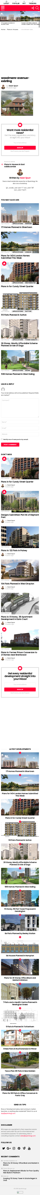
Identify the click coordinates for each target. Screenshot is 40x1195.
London (28, 252)
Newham (28, 224)
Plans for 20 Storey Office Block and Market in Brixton (20, 979)
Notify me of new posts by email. (15, 439)
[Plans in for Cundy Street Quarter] (20, 273)
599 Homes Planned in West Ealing (18, 374)
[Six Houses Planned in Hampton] (20, 945)
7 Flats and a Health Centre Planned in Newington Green (20, 1003)
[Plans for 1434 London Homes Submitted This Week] (20, 242)
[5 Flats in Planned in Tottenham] (20, 1016)
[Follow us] (32, 8)
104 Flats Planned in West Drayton (17, 583)
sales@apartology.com (28, 1136)
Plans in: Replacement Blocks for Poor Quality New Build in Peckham (21, 1172)
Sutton (28, 311)
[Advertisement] (20, 51)
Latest (6, 3)
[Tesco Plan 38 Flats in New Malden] (20, 1060)
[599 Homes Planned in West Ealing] (20, 361)
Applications (18, 224)
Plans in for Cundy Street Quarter (17, 286)
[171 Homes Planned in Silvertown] (10, 16)
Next (39, 19)
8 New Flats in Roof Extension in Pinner (20, 1048)
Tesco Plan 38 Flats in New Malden (20, 1071)
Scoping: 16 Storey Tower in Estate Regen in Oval (20, 1179)
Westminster (30, 283)
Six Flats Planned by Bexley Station (20, 933)
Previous (1, 19)
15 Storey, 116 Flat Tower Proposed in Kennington (20, 910)
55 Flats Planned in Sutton (14, 314)
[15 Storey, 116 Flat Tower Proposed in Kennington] (20, 898)
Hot (24, 3)
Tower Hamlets (31, 340)
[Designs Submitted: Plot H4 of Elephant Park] (20, 502)
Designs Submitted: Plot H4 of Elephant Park (20, 516)
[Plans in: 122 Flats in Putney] (20, 537)
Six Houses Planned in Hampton (20, 955)
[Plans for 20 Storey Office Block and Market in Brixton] (20, 967)
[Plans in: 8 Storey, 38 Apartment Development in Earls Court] (20, 603)
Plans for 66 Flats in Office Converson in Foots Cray (20, 1094)
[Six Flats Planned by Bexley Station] (20, 922)
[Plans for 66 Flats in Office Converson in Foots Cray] (20, 1082)
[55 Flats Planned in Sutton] (20, 301)
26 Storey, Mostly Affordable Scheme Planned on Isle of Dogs (19, 344)
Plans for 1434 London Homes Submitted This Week (30, 23)
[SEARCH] (37, 8)
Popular (15, 3)
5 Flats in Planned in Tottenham (20, 1026)
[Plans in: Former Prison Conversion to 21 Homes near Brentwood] (20, 639)
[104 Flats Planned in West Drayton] (20, 570)
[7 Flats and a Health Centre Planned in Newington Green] (20, 991)
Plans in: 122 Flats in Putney (14, 550)
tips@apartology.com (8, 1113)
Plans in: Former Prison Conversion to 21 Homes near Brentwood (19, 653)
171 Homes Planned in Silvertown (8, 23)
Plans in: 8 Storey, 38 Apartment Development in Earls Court (16, 618)
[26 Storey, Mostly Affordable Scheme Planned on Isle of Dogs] (20, 330)
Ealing (27, 370)
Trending (32, 3)
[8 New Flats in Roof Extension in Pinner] (20, 1038)
